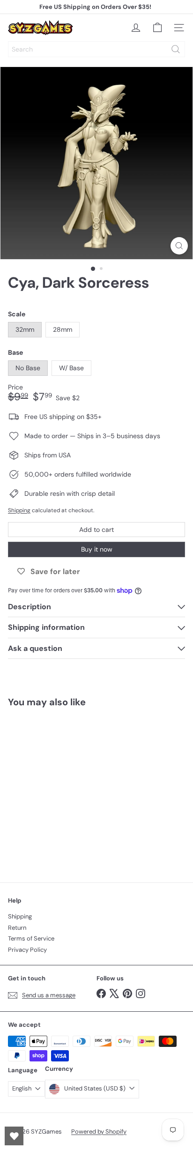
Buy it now (96, 549)
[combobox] (96, 49)
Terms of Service (31, 938)
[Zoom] (179, 245)
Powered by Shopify (98, 1131)
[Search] (175, 49)
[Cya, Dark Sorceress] (66, 789)
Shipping (19, 510)
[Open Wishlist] (14, 1136)
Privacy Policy (27, 950)
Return (17, 928)
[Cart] (157, 27)
